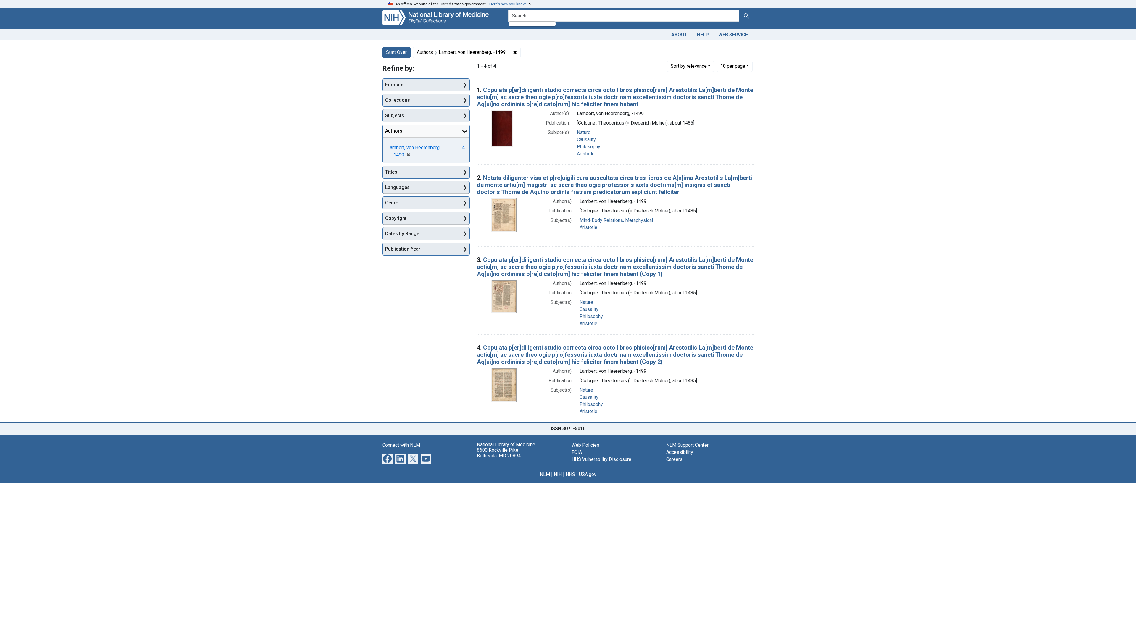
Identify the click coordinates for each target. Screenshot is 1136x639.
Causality (586, 139)
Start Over (396, 52)
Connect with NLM (401, 445)
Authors (393, 131)
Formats (394, 85)
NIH (558, 474)
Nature (583, 132)
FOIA (577, 452)
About (679, 35)
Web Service (733, 35)
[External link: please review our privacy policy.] (387, 458)
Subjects (394, 115)
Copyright (395, 218)
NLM (545, 474)
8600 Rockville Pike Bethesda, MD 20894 (499, 453)
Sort (689, 66)
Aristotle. (586, 153)
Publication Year (402, 249)
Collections (397, 100)
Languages (397, 187)
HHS (570, 474)
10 (732, 66)
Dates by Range (402, 233)
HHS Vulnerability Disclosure (601, 459)
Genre (391, 203)
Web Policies (585, 445)
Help (703, 35)
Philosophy (588, 146)
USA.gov (587, 474)
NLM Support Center (687, 445)
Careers (674, 459)
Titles (391, 172)
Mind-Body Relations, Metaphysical (616, 220)
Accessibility (679, 452)
